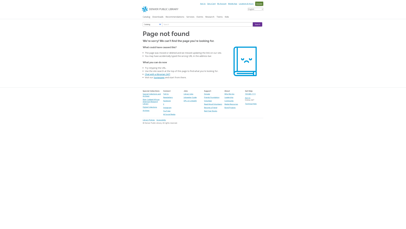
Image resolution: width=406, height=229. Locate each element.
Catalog (146, 17)
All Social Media (169, 114)
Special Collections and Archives (152, 95)
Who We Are (229, 94)
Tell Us (166, 94)
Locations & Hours (246, 4)
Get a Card (211, 4)
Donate (259, 4)
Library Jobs (188, 94)
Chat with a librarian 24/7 (157, 74)
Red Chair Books (210, 111)
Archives (146, 110)
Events (200, 17)
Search (257, 24)
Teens (220, 17)
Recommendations (175, 17)
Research (209, 17)
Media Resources (231, 104)
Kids (227, 17)
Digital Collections (150, 107)
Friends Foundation (211, 97)
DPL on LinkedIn (190, 101)
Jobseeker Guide (190, 97)
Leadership (228, 97)
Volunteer (208, 101)
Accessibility (161, 120)
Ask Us (203, 4)
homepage (159, 77)
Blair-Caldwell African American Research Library (151, 101)
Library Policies (149, 120)
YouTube (166, 111)
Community (229, 101)
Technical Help (251, 104)
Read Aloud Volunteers (213, 104)
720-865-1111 (250, 94)
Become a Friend (210, 107)
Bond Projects (230, 107)
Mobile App (232, 4)
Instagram (167, 107)
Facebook (167, 101)
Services (190, 17)
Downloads (157, 17)
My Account (221, 4)
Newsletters (168, 97)
